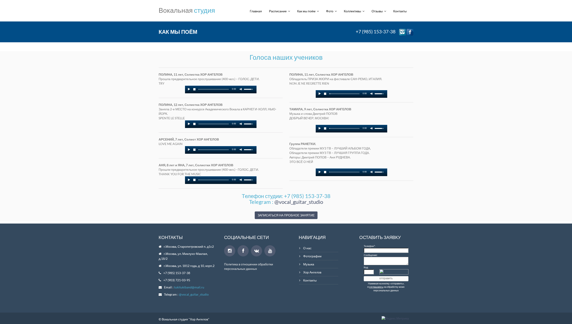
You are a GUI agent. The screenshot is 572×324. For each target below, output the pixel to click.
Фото (330, 11)
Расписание (278, 11)
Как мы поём (307, 11)
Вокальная (187, 10)
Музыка (308, 264)
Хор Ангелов (312, 272)
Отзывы (378, 11)
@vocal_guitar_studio (298, 201)
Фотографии (312, 256)
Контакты (400, 11)
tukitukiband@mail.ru (189, 287)
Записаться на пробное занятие (286, 215)
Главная (256, 11)
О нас (307, 248)
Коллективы (353, 11)
